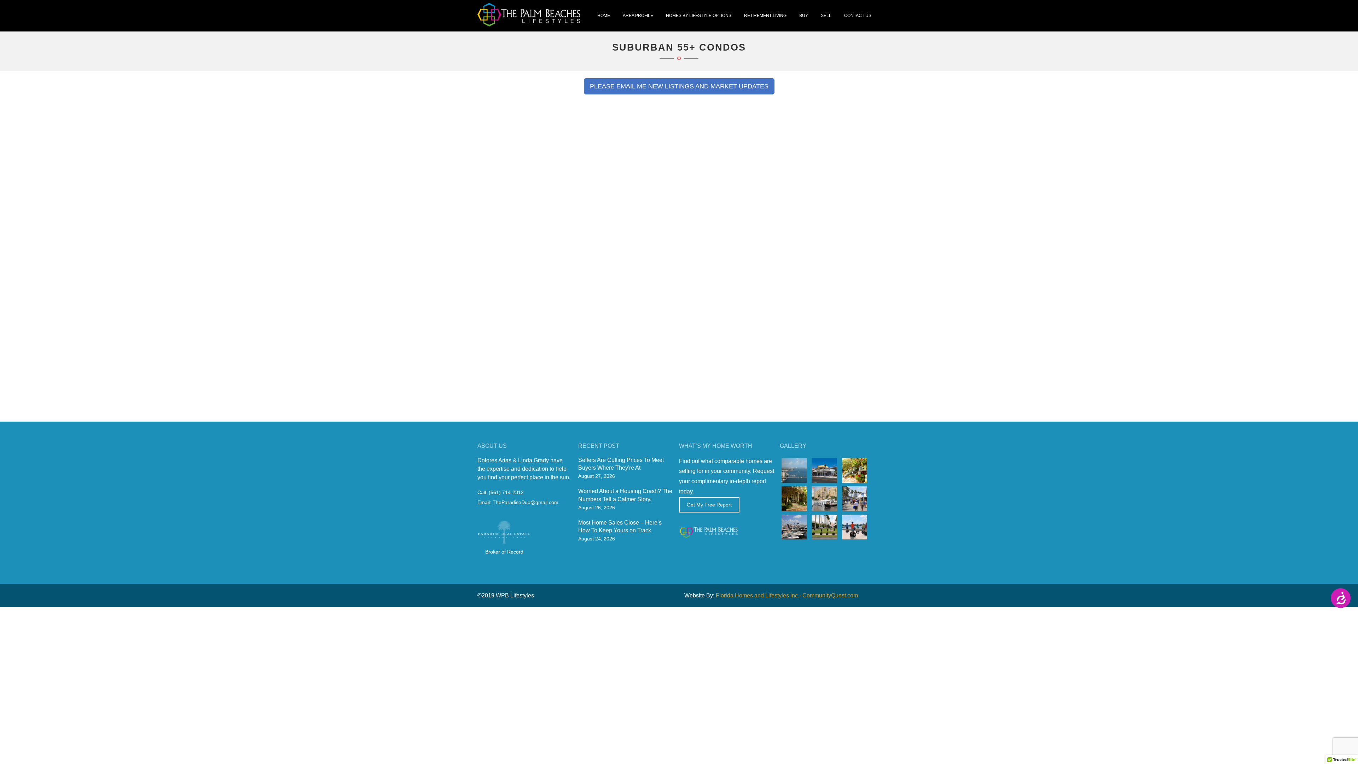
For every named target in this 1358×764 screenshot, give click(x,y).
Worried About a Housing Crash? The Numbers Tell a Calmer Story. (625, 495)
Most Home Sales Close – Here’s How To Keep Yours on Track (620, 527)
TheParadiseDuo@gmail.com (525, 502)
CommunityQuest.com (830, 595)
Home (603, 15)
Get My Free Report (709, 505)
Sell (826, 15)
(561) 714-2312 (506, 492)
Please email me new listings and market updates (679, 86)
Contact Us (857, 15)
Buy (803, 15)
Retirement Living (765, 15)
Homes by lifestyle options (698, 15)
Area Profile (638, 15)
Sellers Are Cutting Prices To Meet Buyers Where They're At (621, 464)
